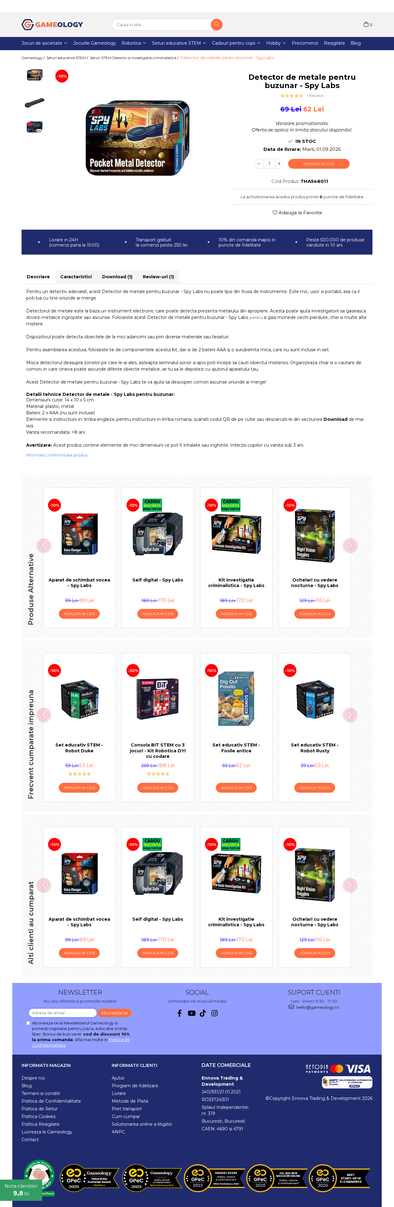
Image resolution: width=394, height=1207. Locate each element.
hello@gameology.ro (317, 1007)
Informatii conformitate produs (56, 455)
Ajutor (118, 1078)
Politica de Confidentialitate (51, 1101)
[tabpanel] (137, 138)
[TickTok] (203, 1013)
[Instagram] (214, 1013)
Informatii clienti (134, 1065)
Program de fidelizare (135, 1085)
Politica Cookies (38, 1116)
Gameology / (34, 57)
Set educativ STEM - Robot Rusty (315, 747)
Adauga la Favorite (299, 212)
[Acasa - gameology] (52, 24)
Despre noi (33, 1078)
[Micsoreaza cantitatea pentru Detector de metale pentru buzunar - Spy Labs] (259, 164)
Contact (30, 1139)
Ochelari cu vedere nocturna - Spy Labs (314, 582)
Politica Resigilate (41, 1124)
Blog (27, 1085)
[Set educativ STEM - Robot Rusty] (314, 699)
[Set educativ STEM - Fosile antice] (236, 699)
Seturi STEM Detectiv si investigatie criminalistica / (134, 57)
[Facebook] (179, 1013)
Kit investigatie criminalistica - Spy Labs (236, 582)
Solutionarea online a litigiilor (142, 1124)
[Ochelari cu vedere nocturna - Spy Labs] (314, 534)
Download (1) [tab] (117, 277)
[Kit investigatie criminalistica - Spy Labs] (236, 534)
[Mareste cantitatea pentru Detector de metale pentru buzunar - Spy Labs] (279, 164)
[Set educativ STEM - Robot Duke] (79, 699)
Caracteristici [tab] (76, 277)
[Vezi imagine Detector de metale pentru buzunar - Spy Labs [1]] (34, 102)
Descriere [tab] (38, 277)
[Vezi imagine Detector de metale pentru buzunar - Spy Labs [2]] (34, 127)
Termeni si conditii (41, 1093)
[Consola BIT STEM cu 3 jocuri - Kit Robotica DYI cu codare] (158, 699)
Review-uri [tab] (158, 277)
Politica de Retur (40, 1109)
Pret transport (127, 1109)
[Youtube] (191, 1013)
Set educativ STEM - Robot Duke (79, 747)
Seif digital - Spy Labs (157, 580)
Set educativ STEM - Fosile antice (236, 747)
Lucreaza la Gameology (47, 1132)
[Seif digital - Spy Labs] (158, 534)
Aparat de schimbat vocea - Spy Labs (79, 582)
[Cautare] (217, 24)
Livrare (119, 1093)
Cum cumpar (126, 1116)
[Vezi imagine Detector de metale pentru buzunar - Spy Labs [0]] (34, 75)
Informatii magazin (46, 1065)
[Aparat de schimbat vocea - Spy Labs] (79, 534)
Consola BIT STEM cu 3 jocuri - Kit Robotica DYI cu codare (158, 750)
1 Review (315, 95)
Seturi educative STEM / (67, 57)
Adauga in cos (318, 163)
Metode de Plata (130, 1101)
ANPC (118, 1132)
